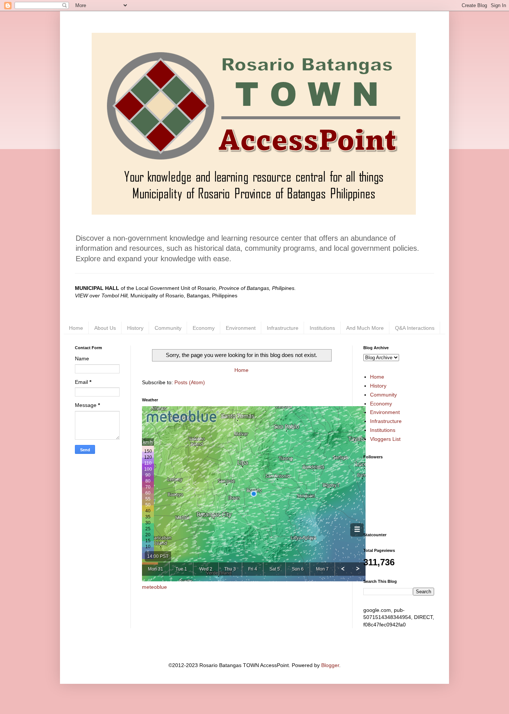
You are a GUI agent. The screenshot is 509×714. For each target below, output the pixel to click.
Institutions (322, 328)
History (135, 328)
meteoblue (154, 587)
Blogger (330, 665)
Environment (241, 328)
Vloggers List (385, 439)
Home (76, 328)
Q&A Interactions (414, 328)
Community (168, 328)
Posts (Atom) (189, 382)
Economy (204, 328)
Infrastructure (282, 328)
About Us (105, 328)
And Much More (365, 328)
